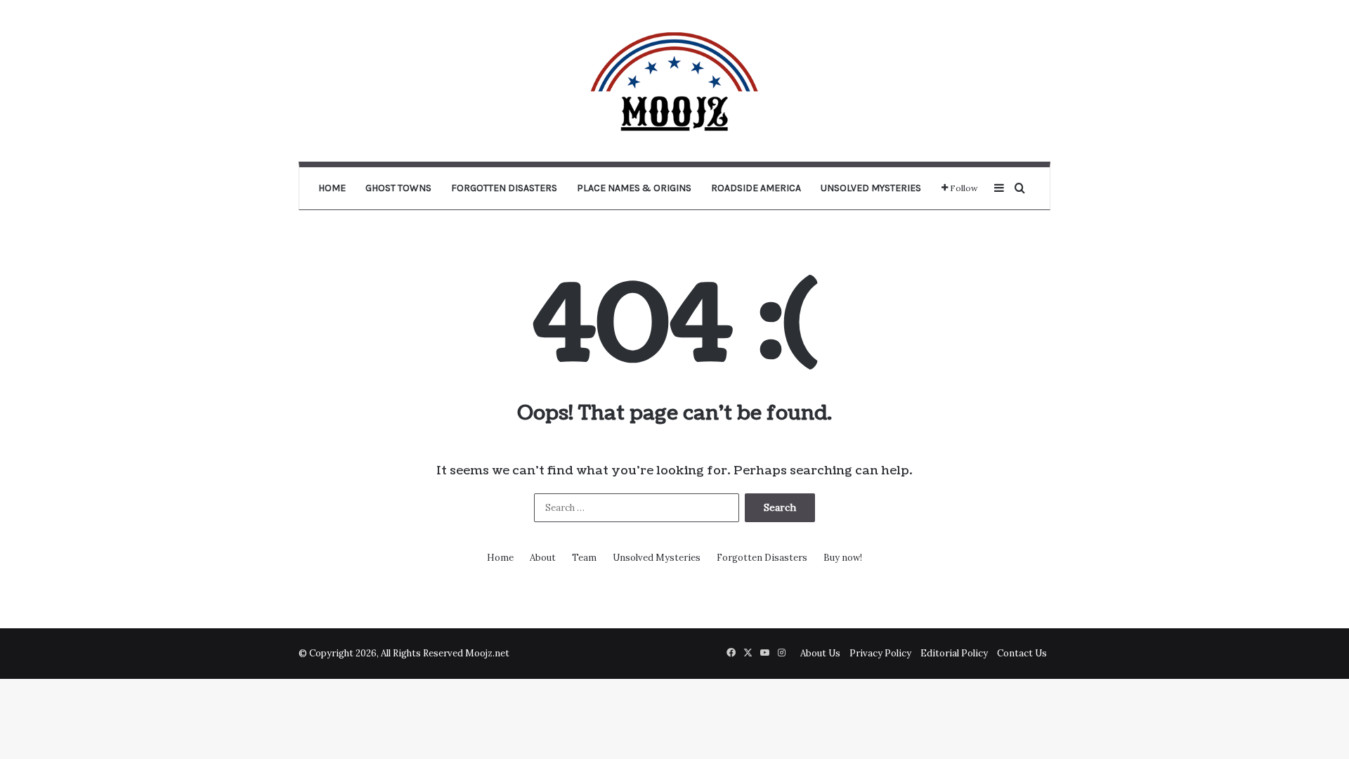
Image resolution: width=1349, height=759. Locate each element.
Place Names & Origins (634, 188)
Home (332, 188)
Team (584, 558)
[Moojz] (674, 81)
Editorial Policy (954, 653)
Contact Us (1022, 653)
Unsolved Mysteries (871, 188)
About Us (820, 653)
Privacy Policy (880, 653)
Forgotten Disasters (504, 188)
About (543, 558)
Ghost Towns (398, 188)
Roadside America (756, 188)
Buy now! (842, 558)
